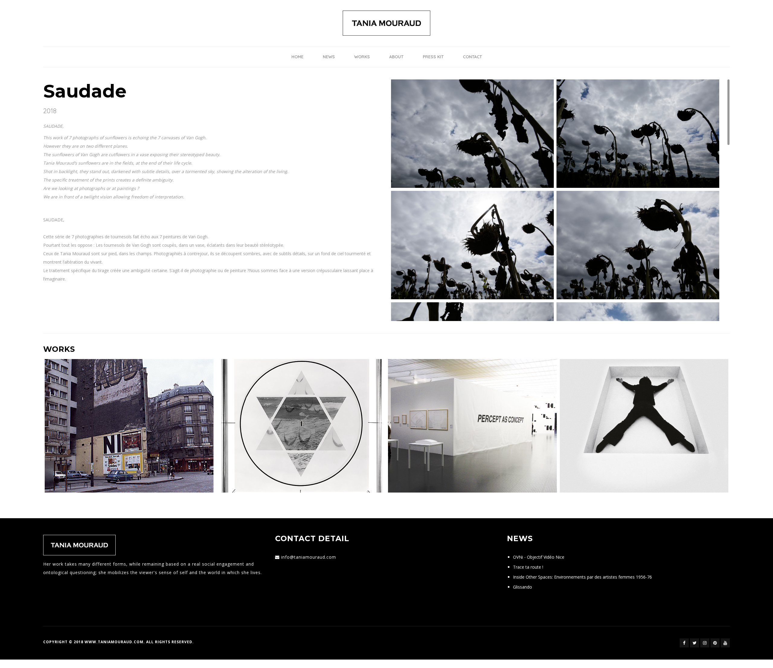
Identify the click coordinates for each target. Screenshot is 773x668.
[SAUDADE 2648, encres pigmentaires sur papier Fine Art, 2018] (472, 245)
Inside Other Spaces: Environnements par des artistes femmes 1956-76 (582, 577)
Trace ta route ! (528, 567)
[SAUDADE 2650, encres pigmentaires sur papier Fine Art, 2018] (637, 245)
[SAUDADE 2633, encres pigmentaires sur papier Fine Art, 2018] (472, 133)
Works (362, 56)
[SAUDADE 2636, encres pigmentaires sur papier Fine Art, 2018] (637, 133)
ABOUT (396, 56)
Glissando (522, 587)
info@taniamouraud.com (308, 557)
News (329, 56)
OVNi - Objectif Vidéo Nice (538, 557)
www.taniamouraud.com (114, 641)
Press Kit (433, 56)
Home (297, 56)
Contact (472, 56)
